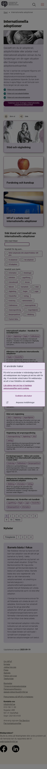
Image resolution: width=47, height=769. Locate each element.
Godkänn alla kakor (23, 395)
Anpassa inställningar (25, 402)
